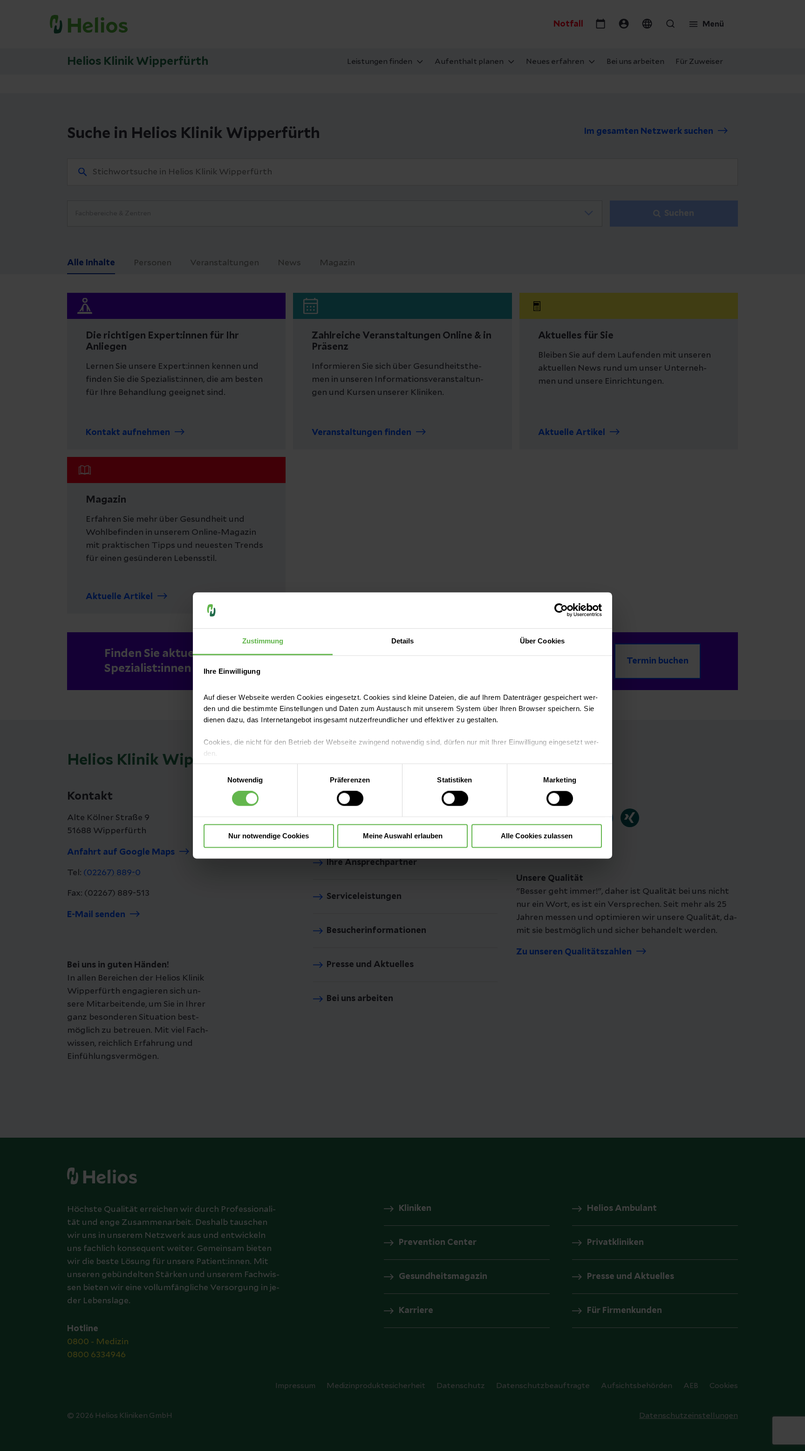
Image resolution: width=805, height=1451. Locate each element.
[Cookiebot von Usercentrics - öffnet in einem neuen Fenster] (561, 610)
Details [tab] (402, 641)
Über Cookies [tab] (542, 641)
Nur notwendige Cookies (268, 836)
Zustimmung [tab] (263, 641)
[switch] (350, 798)
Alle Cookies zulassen (537, 836)
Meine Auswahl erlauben (403, 836)
